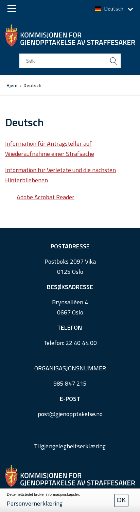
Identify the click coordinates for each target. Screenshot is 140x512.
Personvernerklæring (35, 503)
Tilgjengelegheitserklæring (70, 446)
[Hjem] (70, 35)
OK (121, 500)
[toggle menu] (12, 8)
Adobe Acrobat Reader (45, 197)
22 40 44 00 (81, 342)
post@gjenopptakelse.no (70, 413)
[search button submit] (113, 60)
